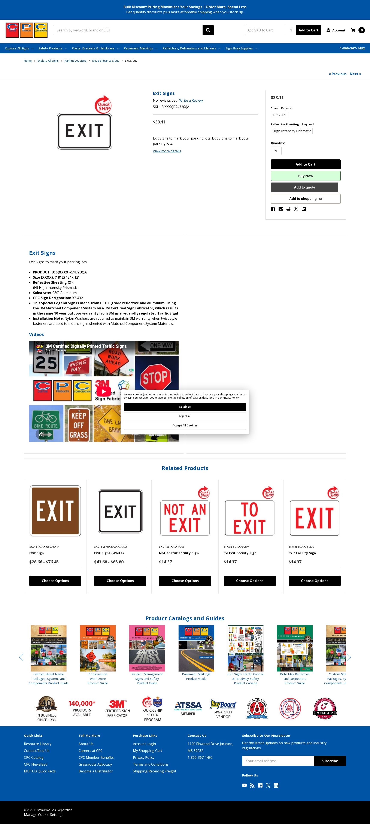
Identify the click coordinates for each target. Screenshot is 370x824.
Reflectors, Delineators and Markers (189, 48)
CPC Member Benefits (96, 757)
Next (349, 657)
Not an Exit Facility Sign (179, 553)
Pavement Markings (138, 48)
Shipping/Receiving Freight (154, 771)
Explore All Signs (17, 48)
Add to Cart (309, 30)
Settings (185, 406)
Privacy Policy (143, 757)
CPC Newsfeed (35, 764)
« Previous (337, 73)
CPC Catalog (34, 757)
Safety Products (50, 48)
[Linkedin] (304, 209)
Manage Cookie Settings (43, 814)
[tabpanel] (55, 537)
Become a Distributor (96, 771)
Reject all (185, 416)
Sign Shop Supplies (239, 48)
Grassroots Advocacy (95, 764)
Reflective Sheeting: (292, 124)
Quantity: (278, 143)
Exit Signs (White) (109, 553)
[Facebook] (273, 209)
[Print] (288, 209)
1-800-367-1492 (352, 48)
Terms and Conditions (151, 764)
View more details (167, 151)
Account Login (144, 743)
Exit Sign (36, 553)
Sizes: (282, 108)
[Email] (281, 209)
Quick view (55, 511)
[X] (296, 209)
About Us (86, 743)
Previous (21, 657)
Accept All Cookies (185, 425)
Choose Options (55, 580)
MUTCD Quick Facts (40, 771)
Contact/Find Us (36, 750)
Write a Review (191, 100)
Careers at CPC (91, 750)
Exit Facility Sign (302, 553)
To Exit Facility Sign (240, 553)
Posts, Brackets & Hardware (93, 48)
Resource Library (37, 743)
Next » (355, 73)
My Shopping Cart (147, 750)
